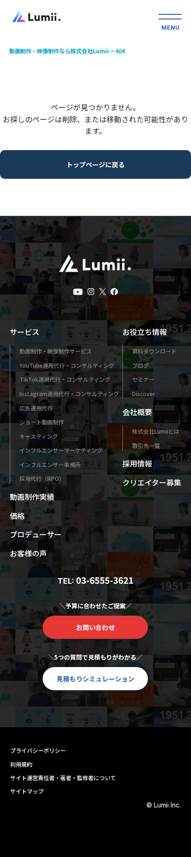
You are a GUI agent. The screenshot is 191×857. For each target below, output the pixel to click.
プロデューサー (36, 534)
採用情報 (137, 463)
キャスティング (38, 436)
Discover (143, 393)
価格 (17, 515)
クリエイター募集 (151, 482)
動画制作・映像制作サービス (55, 351)
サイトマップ (27, 791)
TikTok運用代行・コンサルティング (64, 379)
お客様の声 (28, 553)
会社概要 (137, 411)
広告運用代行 (36, 408)
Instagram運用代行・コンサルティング (69, 393)
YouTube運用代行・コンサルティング (67, 365)
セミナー (143, 379)
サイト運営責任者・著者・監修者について (63, 777)
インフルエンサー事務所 (50, 464)
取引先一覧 (146, 445)
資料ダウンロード (154, 351)
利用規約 (21, 764)
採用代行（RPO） (41, 478)
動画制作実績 (32, 496)
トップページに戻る (95, 164)
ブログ (140, 365)
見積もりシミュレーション (95, 678)
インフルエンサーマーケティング (60, 450)
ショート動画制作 (41, 422)
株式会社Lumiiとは (155, 431)
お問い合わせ (95, 627)
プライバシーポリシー (38, 750)
